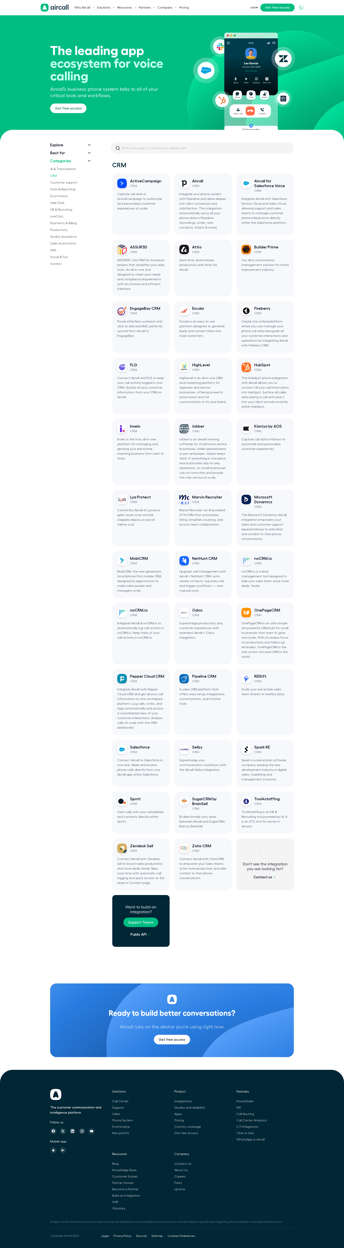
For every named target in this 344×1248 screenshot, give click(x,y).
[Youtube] (91, 1131)
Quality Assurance (63, 236)
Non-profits (120, 1133)
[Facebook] (53, 1131)
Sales (116, 1114)
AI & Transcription (63, 169)
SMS (53, 250)
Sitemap (157, 1236)
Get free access (277, 7)
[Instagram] (82, 1131)
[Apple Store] (53, 1150)
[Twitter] (63, 1131)
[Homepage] (54, 8)
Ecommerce (59, 196)
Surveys (55, 263)
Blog (115, 1163)
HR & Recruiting (61, 209)
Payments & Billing (63, 223)
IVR (238, 1107)
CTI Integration (247, 1126)
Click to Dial (245, 1133)
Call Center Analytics (251, 1120)
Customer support (63, 182)
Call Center (120, 1101)
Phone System (122, 1120)
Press (178, 1182)
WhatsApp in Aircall (250, 1139)
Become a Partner (125, 1189)
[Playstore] (63, 1150)
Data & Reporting (62, 189)
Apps (178, 1114)
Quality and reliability (189, 1107)
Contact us (262, 877)
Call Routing (245, 1114)
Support (118, 1107)
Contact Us (182, 1163)
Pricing (184, 7)
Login (254, 7)
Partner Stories (123, 1182)
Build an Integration (126, 1195)
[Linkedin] (72, 1131)
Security (141, 1236)
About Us (181, 1170)
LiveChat (56, 216)
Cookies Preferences (181, 1236)
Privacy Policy (122, 1236)
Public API (138, 934)
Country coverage (187, 1126)
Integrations (183, 1101)
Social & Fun (59, 257)
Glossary (118, 1208)
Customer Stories (125, 1176)
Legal (105, 1236)
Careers (180, 1176)
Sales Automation (63, 243)
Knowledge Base (124, 1170)
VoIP (115, 1202)
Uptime (179, 1189)
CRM (53, 175)
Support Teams (140, 922)
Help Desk (57, 202)
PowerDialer (245, 1101)
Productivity (58, 230)
